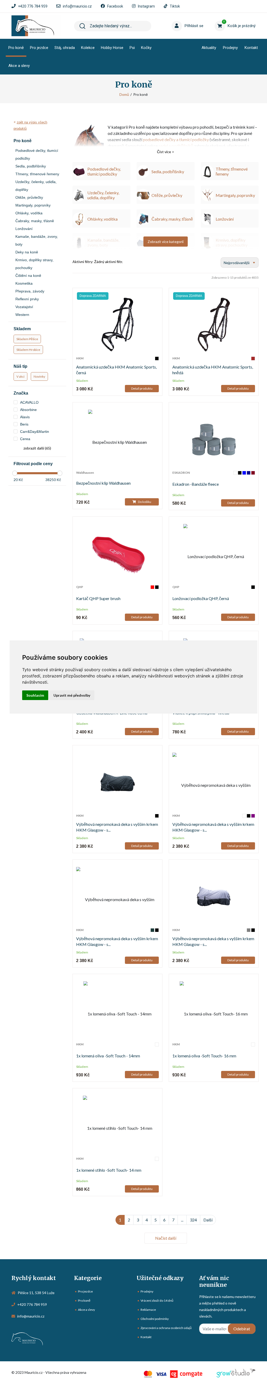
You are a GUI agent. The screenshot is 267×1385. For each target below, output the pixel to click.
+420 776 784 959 (32, 6)
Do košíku (144, 502)
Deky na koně (26, 252)
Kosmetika (24, 283)
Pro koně (16, 47)
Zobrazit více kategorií (166, 241)
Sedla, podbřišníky (30, 166)
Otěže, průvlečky (29, 197)
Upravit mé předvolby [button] (71, 695)
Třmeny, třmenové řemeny (37, 174)
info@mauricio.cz (77, 6)
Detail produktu (142, 388)
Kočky (146, 47)
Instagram (146, 6)
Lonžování (24, 229)
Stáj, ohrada (64, 47)
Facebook (115, 6)
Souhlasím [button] (35, 695)
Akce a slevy (19, 65)
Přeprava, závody (29, 291)
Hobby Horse (112, 47)
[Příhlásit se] (180, 18)
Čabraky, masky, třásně (34, 221)
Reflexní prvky (27, 299)
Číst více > (165, 151)
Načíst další (165, 1238)
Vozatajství (24, 307)
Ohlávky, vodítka (29, 213)
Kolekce (88, 47)
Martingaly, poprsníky (33, 205)
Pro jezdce (39, 47)
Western (22, 315)
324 (193, 1219)
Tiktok (175, 6)
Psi (132, 47)
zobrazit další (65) (37, 448)
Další (208, 1219)
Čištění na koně (28, 275)
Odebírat (241, 1328)
